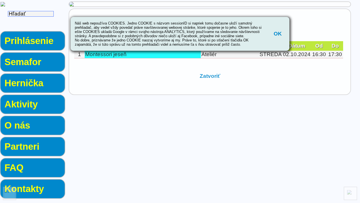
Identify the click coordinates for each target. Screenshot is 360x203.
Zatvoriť (210, 76)
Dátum (296, 46)
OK (278, 34)
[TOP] (350, 193)
